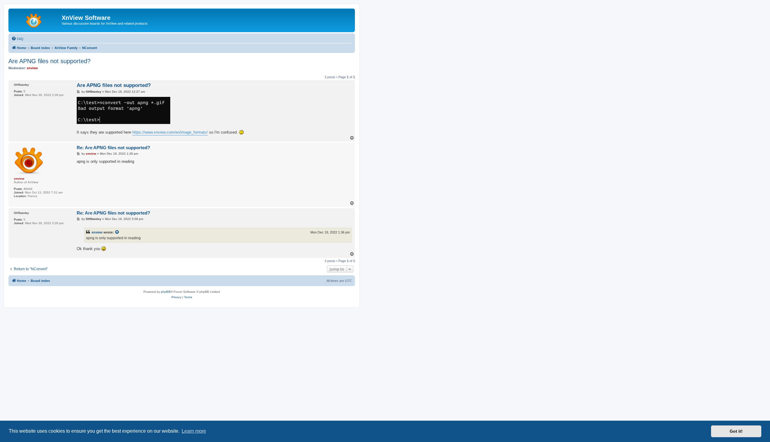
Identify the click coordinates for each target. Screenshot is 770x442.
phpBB (166, 291)
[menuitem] (17, 38)
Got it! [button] (736, 431)
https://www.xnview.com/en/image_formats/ (170, 132)
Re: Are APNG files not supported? (113, 147)
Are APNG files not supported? (49, 61)
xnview (97, 232)
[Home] (36, 19)
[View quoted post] (117, 232)
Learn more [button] (194, 431)
